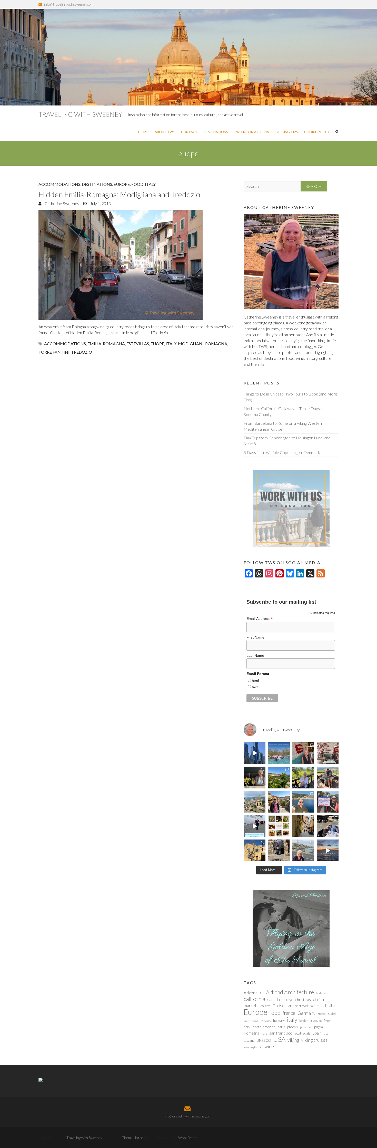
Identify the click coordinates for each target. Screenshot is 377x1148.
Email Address (259, 618)
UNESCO (263, 1040)
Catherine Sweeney (61, 203)
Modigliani (191, 343)
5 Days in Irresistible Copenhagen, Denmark (282, 452)
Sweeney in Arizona (251, 132)
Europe (122, 184)
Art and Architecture (290, 992)
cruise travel (298, 1006)
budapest (322, 993)
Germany (306, 1013)
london (303, 1020)
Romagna (216, 343)
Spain (317, 1033)
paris (281, 1027)
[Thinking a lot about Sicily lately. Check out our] (254, 802)
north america (264, 1027)
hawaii (255, 1020)
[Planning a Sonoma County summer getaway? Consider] (328, 777)
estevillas (137, 343)
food (275, 1012)
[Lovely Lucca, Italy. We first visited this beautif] (303, 826)
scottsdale (303, 1033)
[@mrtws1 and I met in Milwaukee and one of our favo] (254, 777)
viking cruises (314, 1040)
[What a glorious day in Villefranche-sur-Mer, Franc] (328, 826)
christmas (303, 999)
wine (269, 1046)
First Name (255, 637)
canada (273, 999)
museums (316, 1020)
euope (157, 343)
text (255, 687)
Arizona (250, 992)
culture (314, 1006)
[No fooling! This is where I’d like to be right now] (303, 802)
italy (171, 343)
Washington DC (253, 1047)
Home (143, 132)
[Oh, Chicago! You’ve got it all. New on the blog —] (254, 753)
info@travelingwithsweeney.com (69, 4)
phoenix (292, 1027)
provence (306, 1027)
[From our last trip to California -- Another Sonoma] (303, 777)
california (254, 999)
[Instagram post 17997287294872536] (279, 850)
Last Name (255, 655)
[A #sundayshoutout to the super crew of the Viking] (254, 826)
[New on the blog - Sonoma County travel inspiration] (279, 777)
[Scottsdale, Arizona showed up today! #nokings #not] (328, 802)
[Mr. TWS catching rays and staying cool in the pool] (279, 753)
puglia (318, 1027)
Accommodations (59, 184)
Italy (150, 184)
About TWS (165, 132)
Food (137, 184)
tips (326, 1033)
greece (321, 1013)
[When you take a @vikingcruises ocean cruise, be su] (279, 826)
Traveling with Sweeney (80, 114)
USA (279, 1039)
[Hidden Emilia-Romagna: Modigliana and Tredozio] (137, 265)
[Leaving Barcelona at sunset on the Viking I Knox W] (328, 850)
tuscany (249, 1040)
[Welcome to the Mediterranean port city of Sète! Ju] (303, 850)
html (255, 681)
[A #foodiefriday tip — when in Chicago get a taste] (303, 753)
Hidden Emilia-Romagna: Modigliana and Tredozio (119, 194)
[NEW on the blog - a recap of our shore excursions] (279, 802)
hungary (279, 1020)
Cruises (279, 1005)
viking (293, 1040)
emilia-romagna (106, 343)
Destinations (216, 132)
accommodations (65, 343)
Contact (189, 132)
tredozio (81, 352)
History (266, 1020)
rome (264, 1033)
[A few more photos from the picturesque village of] (254, 850)
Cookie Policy (317, 132)
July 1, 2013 (100, 203)
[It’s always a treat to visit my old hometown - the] (328, 753)
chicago (287, 999)
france (289, 1013)
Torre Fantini (54, 352)
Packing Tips (286, 132)
